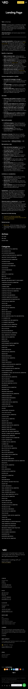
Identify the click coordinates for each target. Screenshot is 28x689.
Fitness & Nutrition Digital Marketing (11, 364)
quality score (15, 62)
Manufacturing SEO (7, 427)
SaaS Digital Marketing (8, 475)
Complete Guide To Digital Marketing (11, 288)
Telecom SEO (5, 513)
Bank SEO (4, 276)
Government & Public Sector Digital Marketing (14, 372)
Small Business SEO (7, 490)
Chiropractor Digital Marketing (10, 282)
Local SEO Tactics (6, 412)
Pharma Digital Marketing (8, 435)
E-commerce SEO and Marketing (10, 320)
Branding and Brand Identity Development (12, 280)
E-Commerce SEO (6, 318)
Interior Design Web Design (8, 397)
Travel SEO (4, 517)
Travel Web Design (6, 519)
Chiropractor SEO (6, 284)
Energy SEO (4, 339)
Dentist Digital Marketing (8, 307)
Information (5, 385)
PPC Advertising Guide (7, 446)
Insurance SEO (5, 389)
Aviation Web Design (7, 270)
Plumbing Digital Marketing (9, 441)
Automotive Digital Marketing (9, 259)
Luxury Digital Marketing (8, 418)
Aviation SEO (5, 267)
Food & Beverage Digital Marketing (11, 368)
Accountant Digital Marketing (10, 249)
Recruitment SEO (6, 456)
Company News (5, 286)
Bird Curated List (6, 278)
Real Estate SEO (6, 450)
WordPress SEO (6, 534)
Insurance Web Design (7, 391)
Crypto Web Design (6, 305)
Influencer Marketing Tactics (9, 383)
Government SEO (6, 374)
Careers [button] (4, 635)
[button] (26, 2)
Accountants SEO (6, 251)
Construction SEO (6, 293)
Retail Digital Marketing (8, 465)
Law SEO (4, 408)
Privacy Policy (4, 657)
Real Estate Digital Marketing (9, 448)
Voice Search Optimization (9, 525)
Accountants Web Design (8, 253)
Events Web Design (6, 349)
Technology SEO (6, 506)
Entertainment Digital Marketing (10, 343)
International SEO (6, 400)
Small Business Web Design (8, 492)
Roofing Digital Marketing (8, 471)
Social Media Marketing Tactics (10, 494)
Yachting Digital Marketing (9, 538)
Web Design (6, 225)
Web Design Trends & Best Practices (11, 527)
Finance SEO (5, 360)
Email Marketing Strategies (9, 335)
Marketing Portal (5, 620)
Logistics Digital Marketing (9, 414)
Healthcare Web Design (8, 381)
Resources (4, 462)
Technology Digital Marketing (10, 504)
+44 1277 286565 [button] (6, 597)
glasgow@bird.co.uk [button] (7, 611)
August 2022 (5, 240)
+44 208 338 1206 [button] (6, 585)
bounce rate (22, 70)
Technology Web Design (8, 509)
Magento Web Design (7, 423)
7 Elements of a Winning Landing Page (12, 216)
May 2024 (4, 238)
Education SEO (5, 328)
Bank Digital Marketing (7, 274)
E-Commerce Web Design (8, 322)
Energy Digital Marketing (8, 337)
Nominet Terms (5, 655)
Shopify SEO (5, 483)
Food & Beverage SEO (7, 370)
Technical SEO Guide (7, 502)
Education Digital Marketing (9, 326)
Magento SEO (5, 420)
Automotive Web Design (8, 263)
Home (3, 667)
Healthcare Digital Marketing (9, 376)
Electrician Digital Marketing (9, 332)
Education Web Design (7, 330)
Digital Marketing (6, 314)
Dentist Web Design (6, 311)
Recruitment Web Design (8, 458)
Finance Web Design (6, 362)
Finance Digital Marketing (8, 358)
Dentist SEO (5, 309)
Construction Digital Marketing (10, 290)
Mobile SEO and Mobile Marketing (10, 431)
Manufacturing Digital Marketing (10, 425)
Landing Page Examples (9, 219)
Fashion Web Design (6, 355)
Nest (3, 617)
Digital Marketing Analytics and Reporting (13, 316)
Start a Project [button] (6, 562)
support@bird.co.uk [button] (7, 647)
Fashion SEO (5, 353)
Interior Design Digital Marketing (10, 393)
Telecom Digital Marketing (9, 511)
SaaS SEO (4, 477)
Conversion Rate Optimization (11, 299)
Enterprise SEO (5, 341)
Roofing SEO (5, 473)
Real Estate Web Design (7, 452)
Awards (4, 272)
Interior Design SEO (7, 395)
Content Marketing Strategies (10, 297)
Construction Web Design (8, 295)
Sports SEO (4, 498)
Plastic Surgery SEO (7, 439)
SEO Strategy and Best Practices (10, 481)
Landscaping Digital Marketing (10, 402)
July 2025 (4, 236)
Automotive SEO (6, 261)
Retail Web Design (6, 469)
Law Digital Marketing (7, 406)
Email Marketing (5, 618)
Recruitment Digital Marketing (10, 454)
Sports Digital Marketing (8, 496)
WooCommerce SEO (7, 530)
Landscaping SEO (6, 404)
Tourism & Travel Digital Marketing (11, 515)
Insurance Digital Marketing (9, 387)
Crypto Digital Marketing (8, 301)
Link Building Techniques (8, 410)
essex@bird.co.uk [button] (6, 599)
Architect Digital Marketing (9, 257)
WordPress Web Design (7, 536)
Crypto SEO (4, 303)
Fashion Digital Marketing (8, 351)
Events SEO (4, 347)
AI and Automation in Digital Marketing (12, 255)
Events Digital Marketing (8, 345)
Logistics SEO (5, 416)
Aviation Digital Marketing (9, 265)
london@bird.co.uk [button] (7, 587)
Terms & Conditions (6, 654)
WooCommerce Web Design (8, 532)
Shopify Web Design (6, 486)
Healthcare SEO (6, 379)
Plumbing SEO (5, 444)
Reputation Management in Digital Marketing (13, 460)
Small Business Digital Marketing (10, 488)
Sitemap (12, 682)
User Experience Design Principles (11, 521)
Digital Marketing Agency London (9, 622)
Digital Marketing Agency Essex (8, 623)
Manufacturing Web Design (8, 429)
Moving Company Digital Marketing (11, 433)
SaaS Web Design (6, 479)
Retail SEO (4, 467)
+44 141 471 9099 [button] (6, 609)
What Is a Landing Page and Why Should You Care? (15, 217)
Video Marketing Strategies (9, 523)
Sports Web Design (6, 500)
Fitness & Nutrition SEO (8, 366)
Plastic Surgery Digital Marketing (10, 437)
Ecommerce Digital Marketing (9, 324)
